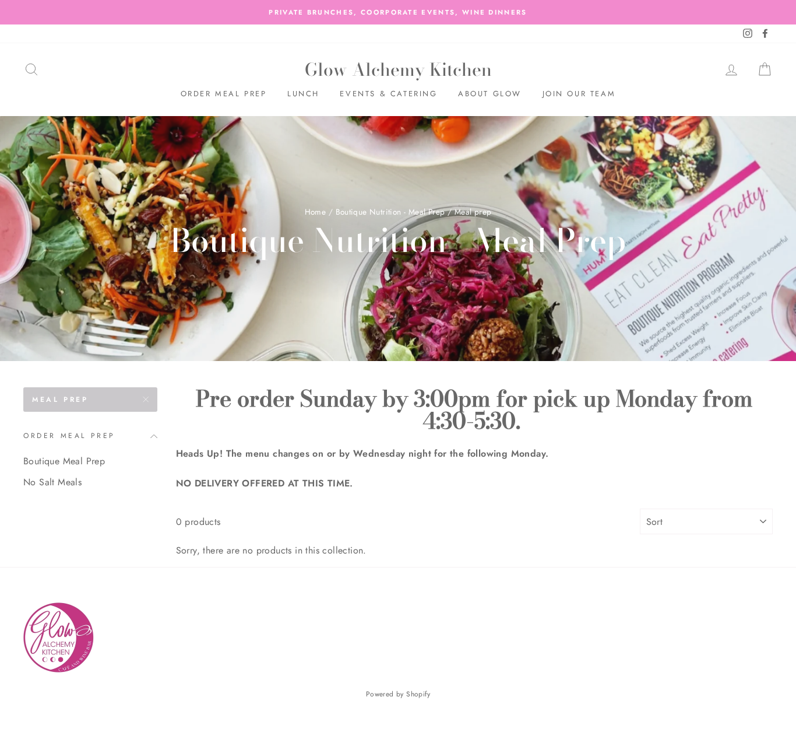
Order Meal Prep (224, 93)
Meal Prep (60, 399)
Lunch (303, 93)
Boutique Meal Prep (64, 461)
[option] (398, 12)
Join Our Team (579, 93)
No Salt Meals (52, 482)
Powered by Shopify (398, 694)
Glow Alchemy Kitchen (398, 69)
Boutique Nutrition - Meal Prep (390, 212)
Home (315, 212)
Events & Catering (388, 93)
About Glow (490, 93)
